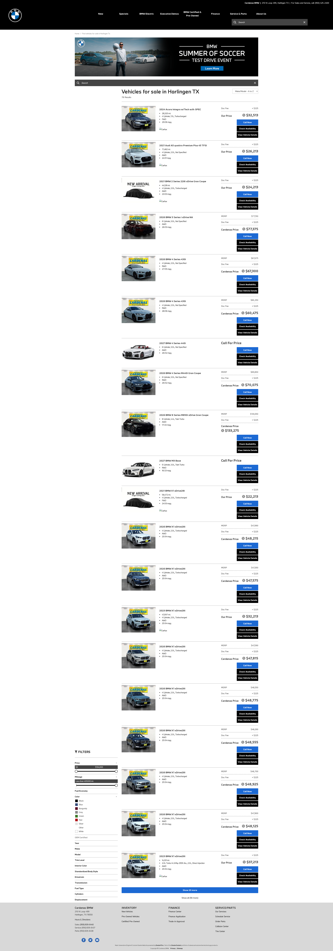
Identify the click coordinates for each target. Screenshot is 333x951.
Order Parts (220, 921)
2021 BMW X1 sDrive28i (172, 490)
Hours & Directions (82, 919)
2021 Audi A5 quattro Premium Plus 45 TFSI (183, 145)
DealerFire (160, 945)
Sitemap (180, 948)
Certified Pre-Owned (131, 921)
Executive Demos (169, 13)
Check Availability (247, 128)
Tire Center (220, 931)
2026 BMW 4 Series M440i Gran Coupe (180, 373)
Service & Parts (238, 13)
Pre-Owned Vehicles (130, 916)
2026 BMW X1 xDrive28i (172, 526)
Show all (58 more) (190, 897)
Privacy (172, 948)
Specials (123, 13)
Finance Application (176, 916)
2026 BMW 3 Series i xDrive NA (176, 217)
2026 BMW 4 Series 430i (172, 259)
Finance (215, 13)
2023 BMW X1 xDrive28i (172, 610)
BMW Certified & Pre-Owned (192, 14)
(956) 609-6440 (87, 924)
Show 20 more (190, 890)
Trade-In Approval (176, 921)
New (100, 13)
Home (77, 33)
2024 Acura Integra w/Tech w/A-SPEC (180, 109)
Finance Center (174, 911)
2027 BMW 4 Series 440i (172, 343)
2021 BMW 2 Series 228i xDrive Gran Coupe (182, 181)
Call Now (247, 122)
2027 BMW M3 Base (170, 460)
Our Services (220, 911)
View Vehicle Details (247, 134)
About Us (261, 13)
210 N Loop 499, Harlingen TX (275, 3)
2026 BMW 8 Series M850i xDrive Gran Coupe (183, 415)
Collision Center (222, 926)
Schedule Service (222, 916)
